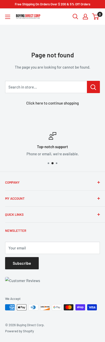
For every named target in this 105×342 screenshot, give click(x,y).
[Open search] (75, 16)
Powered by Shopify (19, 331)
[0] (96, 17)
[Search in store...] (93, 87)
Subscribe (22, 263)
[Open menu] (7, 17)
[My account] (85, 16)
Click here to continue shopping (52, 103)
